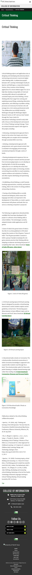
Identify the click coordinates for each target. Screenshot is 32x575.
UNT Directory (16, 553)
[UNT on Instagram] (14, 522)
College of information (10, 6)
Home (2, 9)
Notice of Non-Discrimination (16, 565)
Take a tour (10, 529)
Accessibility (16, 559)
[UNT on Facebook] (8, 522)
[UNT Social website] (23, 522)
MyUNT (16, 548)
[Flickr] (17, 522)
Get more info (10, 533)
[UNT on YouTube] (11, 522)
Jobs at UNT (16, 557)
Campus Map (16, 555)
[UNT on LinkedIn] (20, 522)
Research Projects (9, 9)
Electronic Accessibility (16, 568)
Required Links (16, 570)
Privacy (16, 567)
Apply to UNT (10, 526)
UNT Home (16, 571)
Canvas (16, 550)
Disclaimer (16, 564)
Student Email (16, 552)
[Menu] (30, 2)
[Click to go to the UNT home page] (8, 1)
